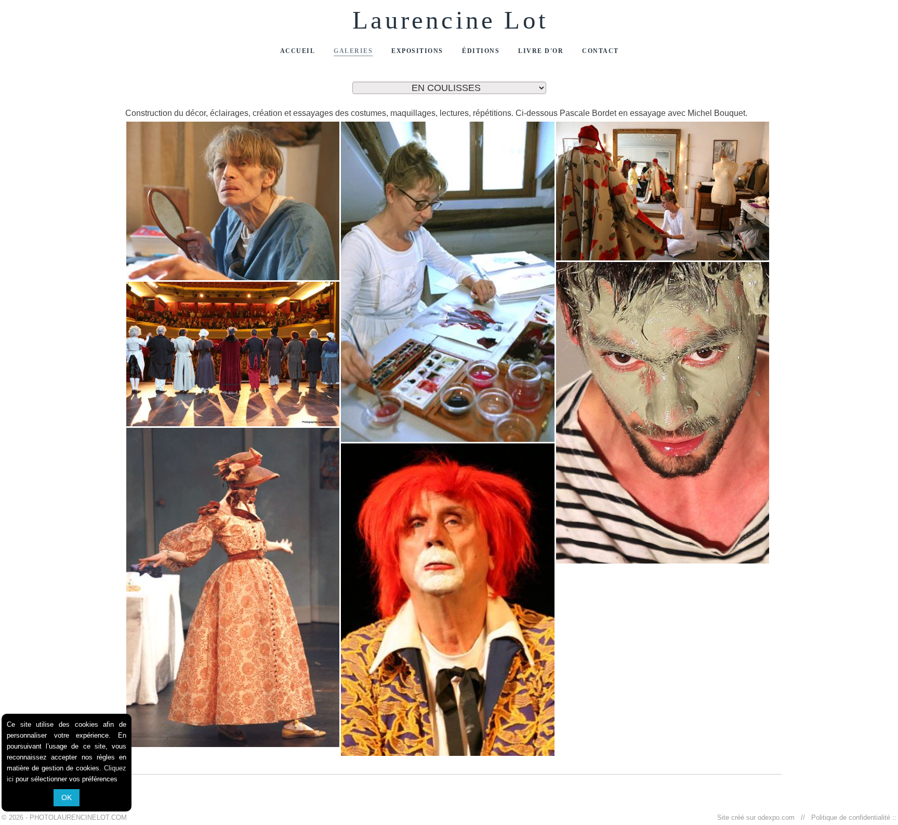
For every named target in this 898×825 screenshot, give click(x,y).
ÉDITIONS (480, 51)
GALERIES (353, 51)
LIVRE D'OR (540, 51)
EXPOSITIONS (417, 51)
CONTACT (600, 51)
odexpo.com (778, 817)
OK (66, 797)
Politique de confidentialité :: (851, 817)
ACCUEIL (297, 51)
